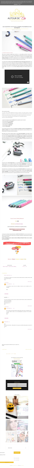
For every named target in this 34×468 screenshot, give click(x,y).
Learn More (16, 4)
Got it (20, 4)
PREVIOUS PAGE (29, 349)
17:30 (8, 297)
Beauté (4, 266)
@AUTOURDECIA (17, 452)
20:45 (11, 275)
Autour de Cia (14, 465)
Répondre (30, 281)
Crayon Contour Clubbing (12, 266)
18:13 (13, 308)
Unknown (6, 321)
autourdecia (9, 308)
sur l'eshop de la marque (19, 223)
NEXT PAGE (4, 349)
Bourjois (7, 266)
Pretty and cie (7, 275)
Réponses (6, 282)
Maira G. (22, 465)
